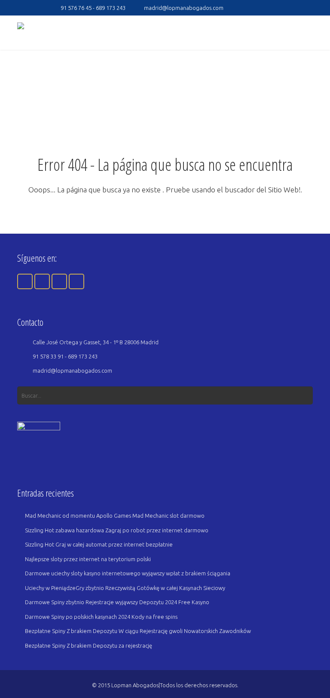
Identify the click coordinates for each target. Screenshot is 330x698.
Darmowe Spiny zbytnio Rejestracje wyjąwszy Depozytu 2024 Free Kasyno (117, 602)
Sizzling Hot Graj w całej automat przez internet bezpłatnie (99, 544)
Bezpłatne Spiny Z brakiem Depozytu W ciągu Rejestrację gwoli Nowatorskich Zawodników (138, 631)
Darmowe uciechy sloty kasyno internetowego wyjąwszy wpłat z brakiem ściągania (127, 573)
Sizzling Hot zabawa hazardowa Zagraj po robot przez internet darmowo (116, 530)
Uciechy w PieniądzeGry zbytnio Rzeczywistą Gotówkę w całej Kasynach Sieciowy (125, 588)
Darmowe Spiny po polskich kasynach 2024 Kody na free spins (101, 617)
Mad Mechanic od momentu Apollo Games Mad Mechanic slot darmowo (115, 516)
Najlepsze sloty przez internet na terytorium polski (88, 559)
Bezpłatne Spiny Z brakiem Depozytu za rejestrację (88, 645)
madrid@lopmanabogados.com (183, 8)
